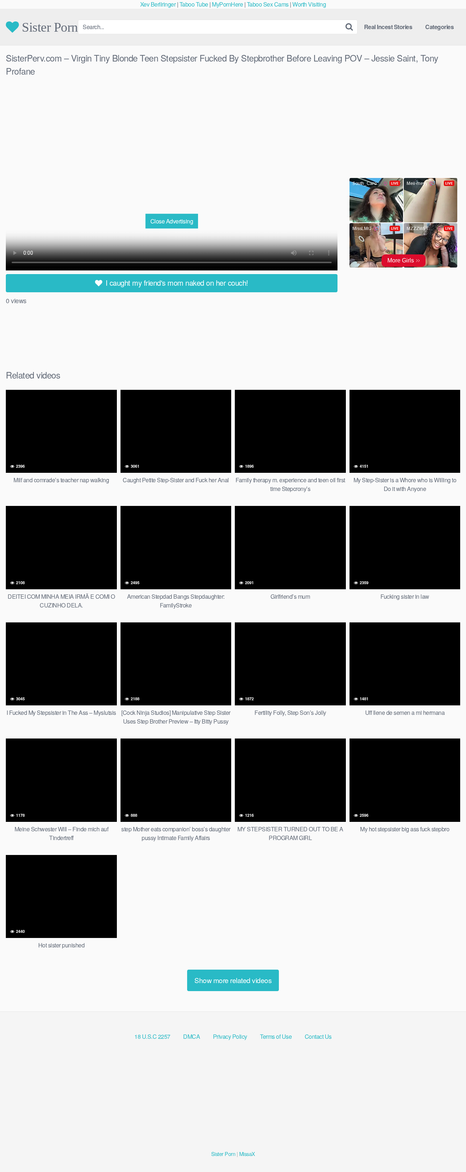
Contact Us (318, 1036)
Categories (439, 27)
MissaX (247, 1153)
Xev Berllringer (158, 4)
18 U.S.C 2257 (152, 1036)
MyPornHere (227, 4)
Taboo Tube (193, 4)
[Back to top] (446, 1148)
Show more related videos (233, 980)
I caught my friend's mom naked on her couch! (175, 282)
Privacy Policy (230, 1036)
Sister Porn (48, 26)
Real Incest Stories (388, 27)
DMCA (191, 1036)
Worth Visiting (309, 4)
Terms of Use (276, 1036)
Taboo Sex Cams (268, 4)
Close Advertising (171, 221)
